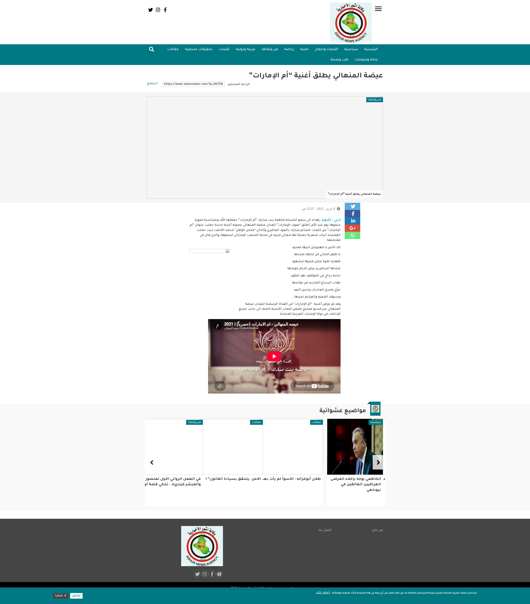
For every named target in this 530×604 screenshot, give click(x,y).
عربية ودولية (245, 49)
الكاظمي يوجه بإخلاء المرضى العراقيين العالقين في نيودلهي (356, 484)
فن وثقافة (270, 49)
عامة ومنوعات (366, 60)
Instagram (157, 9)
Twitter (150, 9)
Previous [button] (378, 462)
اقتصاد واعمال (326, 49)
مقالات (173, 49)
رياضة (289, 49)
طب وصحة (339, 60)
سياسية (351, 49)
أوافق (76, 596)
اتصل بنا (325, 530)
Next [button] (152, 462)
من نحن (377, 530)
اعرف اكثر (323, 593)
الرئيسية (371, 49)
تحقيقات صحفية (198, 49)
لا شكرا (60, 596)
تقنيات (224, 49)
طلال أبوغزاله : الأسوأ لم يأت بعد (291, 479)
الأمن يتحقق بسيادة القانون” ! (233, 479)
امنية (304, 49)
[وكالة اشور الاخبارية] (351, 22)
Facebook (165, 9)
